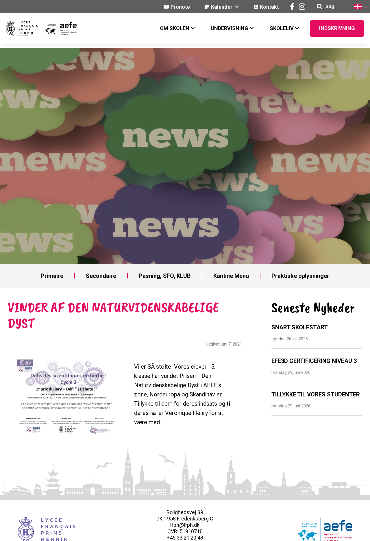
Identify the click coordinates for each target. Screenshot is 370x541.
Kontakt (269, 7)
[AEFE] (57, 28)
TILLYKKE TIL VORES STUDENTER (315, 394)
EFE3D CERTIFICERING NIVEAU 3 (314, 360)
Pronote (180, 7)
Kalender (222, 7)
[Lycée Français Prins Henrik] (22, 28)
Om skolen (174, 28)
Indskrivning (337, 28)
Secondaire (101, 275)
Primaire (52, 275)
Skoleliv (282, 28)
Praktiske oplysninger (300, 275)
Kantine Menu (231, 275)
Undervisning (229, 28)
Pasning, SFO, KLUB (165, 275)
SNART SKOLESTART (299, 327)
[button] (361, 6)
